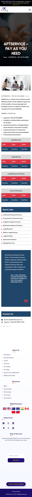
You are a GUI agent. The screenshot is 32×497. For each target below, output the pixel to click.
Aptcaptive (8, 354)
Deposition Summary (9, 239)
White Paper (7, 392)
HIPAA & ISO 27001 (9, 375)
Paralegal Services (9, 243)
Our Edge (6, 369)
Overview (6, 363)
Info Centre (7, 395)
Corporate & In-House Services (13, 218)
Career (6, 360)
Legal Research (8, 229)
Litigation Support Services (12, 222)
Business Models (8, 357)
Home (5, 57)
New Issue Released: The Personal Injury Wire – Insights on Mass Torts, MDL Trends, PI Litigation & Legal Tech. (16, 3)
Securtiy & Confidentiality (11, 372)
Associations (7, 398)
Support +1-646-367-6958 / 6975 (14, 322)
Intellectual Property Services (12, 214)
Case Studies (8, 389)
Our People (7, 366)
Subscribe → (16, 460)
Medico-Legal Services (10, 232)
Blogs (5, 386)
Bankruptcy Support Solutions (12, 225)
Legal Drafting (7, 236)
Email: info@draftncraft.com (13, 319)
